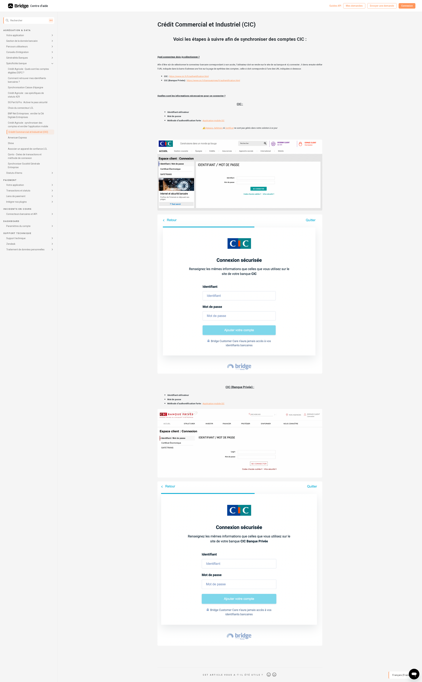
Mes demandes (354, 5)
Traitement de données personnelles (25, 249)
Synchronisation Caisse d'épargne (25, 87)
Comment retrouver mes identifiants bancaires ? (27, 80)
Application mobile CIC (213, 120)
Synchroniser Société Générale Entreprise (24, 165)
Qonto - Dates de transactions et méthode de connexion (25, 156)
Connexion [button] (407, 5)
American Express (17, 137)
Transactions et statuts (18, 190)
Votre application (15, 35)
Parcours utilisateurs (17, 46)
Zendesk (10, 244)
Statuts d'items (14, 173)
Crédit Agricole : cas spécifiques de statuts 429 (26, 95)
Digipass (209, 128)
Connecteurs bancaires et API (21, 214)
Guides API (335, 5)
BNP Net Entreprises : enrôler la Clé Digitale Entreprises (26, 115)
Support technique (16, 238)
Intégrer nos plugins (16, 201)
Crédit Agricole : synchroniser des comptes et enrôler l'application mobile (28, 124)
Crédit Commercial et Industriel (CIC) (28, 132)
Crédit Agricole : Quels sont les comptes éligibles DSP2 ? (28, 71)
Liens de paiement (15, 196)
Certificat (229, 128)
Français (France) (402, 675)
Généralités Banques (17, 57)
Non (274, 674)
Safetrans (218, 128)
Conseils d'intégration (17, 52)
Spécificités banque (16, 63)
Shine (11, 143)
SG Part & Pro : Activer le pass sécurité (27, 102)
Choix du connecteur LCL (20, 108)
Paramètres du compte (18, 226)
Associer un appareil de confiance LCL (27, 149)
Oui (269, 674)
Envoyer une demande (382, 5)
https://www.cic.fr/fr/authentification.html (189, 76)
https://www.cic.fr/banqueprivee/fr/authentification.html (213, 80)
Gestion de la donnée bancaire (22, 41)
